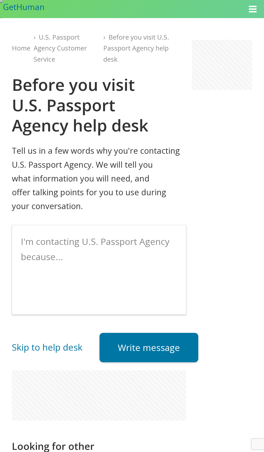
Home (21, 48)
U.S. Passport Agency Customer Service (60, 48)
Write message (149, 347)
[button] (252, 9)
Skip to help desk (47, 347)
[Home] (29, 9)
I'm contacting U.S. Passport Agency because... (95, 249)
